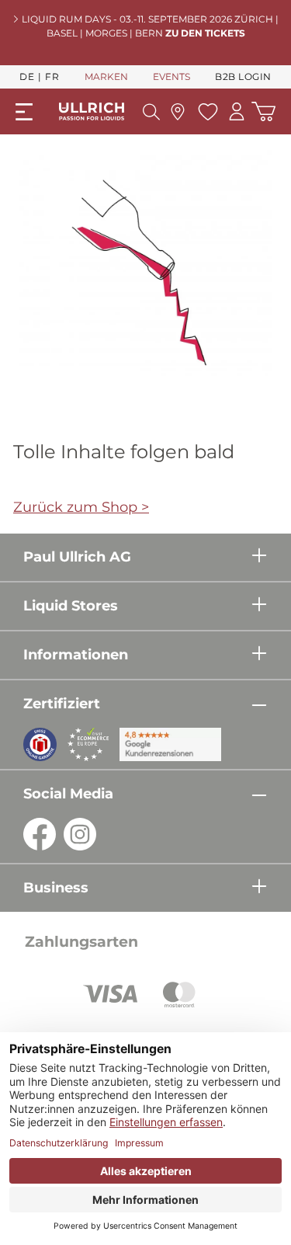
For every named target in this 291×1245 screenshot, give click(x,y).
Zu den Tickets (205, 33)
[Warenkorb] (263, 111)
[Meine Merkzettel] (206, 112)
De (26, 76)
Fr (52, 76)
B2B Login (243, 76)
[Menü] (24, 112)
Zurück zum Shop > (81, 507)
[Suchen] (151, 112)
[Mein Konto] (236, 111)
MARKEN (106, 76)
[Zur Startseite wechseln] (91, 111)
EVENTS (171, 76)
